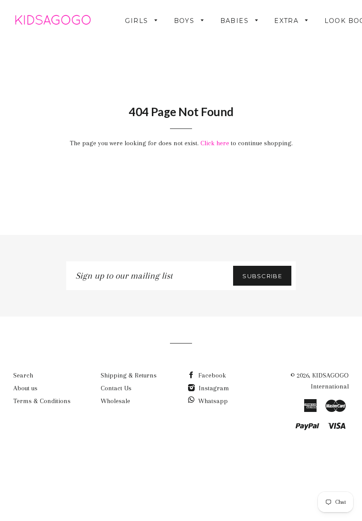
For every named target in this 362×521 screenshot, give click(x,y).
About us (25, 388)
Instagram (213, 388)
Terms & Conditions (42, 401)
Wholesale (115, 401)
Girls (137, 21)
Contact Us (116, 388)
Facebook (211, 375)
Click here (214, 143)
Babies (235, 21)
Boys (185, 21)
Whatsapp (213, 401)
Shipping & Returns (129, 375)
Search (23, 375)
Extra (287, 21)
